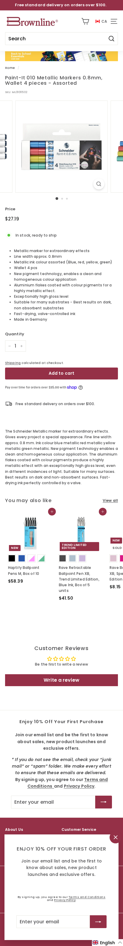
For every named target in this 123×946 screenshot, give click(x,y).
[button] (107, 942)
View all (110, 500)
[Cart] (85, 21)
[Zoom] (98, 183)
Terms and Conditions (87, 897)
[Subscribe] (98, 921)
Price (10, 209)
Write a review (61, 680)
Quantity (14, 334)
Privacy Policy (65, 900)
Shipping (13, 363)
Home (10, 68)
